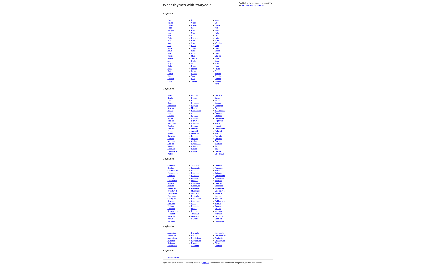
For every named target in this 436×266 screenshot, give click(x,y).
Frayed (170, 63)
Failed (217, 71)
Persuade (195, 103)
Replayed (219, 121)
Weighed (218, 43)
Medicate (195, 216)
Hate (217, 38)
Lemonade (195, 168)
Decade (218, 103)
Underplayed (220, 191)
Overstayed (172, 191)
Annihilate (171, 235)
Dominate (195, 173)
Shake (193, 46)
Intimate (170, 186)
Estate (170, 111)
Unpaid (170, 118)
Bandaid (170, 126)
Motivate (170, 206)
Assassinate (172, 238)
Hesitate (170, 168)
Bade (169, 66)
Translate (171, 149)
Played (194, 25)
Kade (217, 66)
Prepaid (170, 128)
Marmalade (195, 191)
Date (169, 36)
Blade (193, 20)
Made (217, 20)
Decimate (171, 221)
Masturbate (171, 188)
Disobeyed (195, 186)
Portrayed (219, 106)
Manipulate (219, 233)
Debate (194, 98)
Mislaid (170, 134)
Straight (194, 38)
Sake (217, 53)
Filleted (170, 131)
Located (170, 113)
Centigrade (171, 198)
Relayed (218, 131)
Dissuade (171, 141)
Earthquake (172, 151)
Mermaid (194, 128)
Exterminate (172, 246)
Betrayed (194, 95)
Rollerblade (196, 198)
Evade (217, 100)
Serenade (171, 176)
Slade (193, 66)
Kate (193, 79)
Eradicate (219, 238)
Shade (217, 25)
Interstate (218, 211)
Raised (194, 74)
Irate (216, 149)
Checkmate (219, 154)
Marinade (219, 196)
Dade (169, 69)
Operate (218, 206)
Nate (217, 63)
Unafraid (170, 183)
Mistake (194, 108)
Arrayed (170, 144)
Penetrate (195, 171)
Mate (169, 41)
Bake (217, 48)
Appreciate (171, 233)
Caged (170, 76)
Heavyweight (172, 211)
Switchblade (220, 111)
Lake (169, 46)
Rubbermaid (220, 201)
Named (218, 74)
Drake (169, 48)
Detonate (195, 211)
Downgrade (219, 118)
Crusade (170, 116)
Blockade (219, 134)
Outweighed (220, 128)
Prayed (170, 25)
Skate (193, 43)
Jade (169, 61)
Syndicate (219, 216)
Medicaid (218, 198)
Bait (169, 43)
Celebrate (171, 165)
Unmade (218, 139)
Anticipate (195, 246)
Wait (193, 41)
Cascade (194, 118)
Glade (193, 63)
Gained (218, 79)
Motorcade (171, 196)
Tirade (217, 123)
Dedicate (218, 183)
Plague (218, 81)
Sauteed (194, 136)
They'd (194, 58)
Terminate (195, 214)
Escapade (219, 186)
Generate (218, 165)
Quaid (217, 69)
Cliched (194, 141)
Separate (195, 165)
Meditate (170, 178)
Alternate (218, 214)
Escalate (218, 219)
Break (217, 51)
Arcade (194, 113)
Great (217, 36)
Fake (193, 51)
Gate (193, 33)
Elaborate (171, 241)
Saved (193, 71)
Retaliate (218, 246)
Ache (217, 84)
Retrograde (172, 201)
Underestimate (173, 257)
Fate (193, 30)
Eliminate (195, 233)
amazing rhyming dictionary (253, 5)
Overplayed (219, 178)
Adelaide (171, 204)
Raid (217, 41)
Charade (218, 116)
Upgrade (171, 103)
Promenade (219, 188)
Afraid (169, 95)
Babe (193, 53)
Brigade (194, 116)
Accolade (195, 188)
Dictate (194, 149)
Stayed (170, 23)
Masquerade (172, 173)
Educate (218, 181)
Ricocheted (172, 193)
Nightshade (196, 144)
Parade (194, 100)
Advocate (171, 216)
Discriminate (196, 238)
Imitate (194, 209)
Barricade (195, 176)
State (217, 30)
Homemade (196, 111)
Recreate (195, 206)
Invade (170, 100)
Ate (192, 36)
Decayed (218, 113)
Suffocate (195, 196)
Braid (217, 61)
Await (217, 146)
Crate (169, 81)
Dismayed (195, 121)
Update (218, 151)
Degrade (194, 106)
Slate (217, 58)
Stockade (219, 141)
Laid (216, 23)
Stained (170, 79)
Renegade (219, 168)
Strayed (218, 56)
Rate (217, 33)
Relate (170, 98)
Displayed (171, 106)
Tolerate (218, 204)
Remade (194, 126)
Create (217, 98)
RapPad (205, 263)
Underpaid (195, 183)
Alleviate (218, 243)
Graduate (195, 178)
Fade (193, 28)
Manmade (195, 134)
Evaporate (195, 243)
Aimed (170, 74)
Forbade (170, 139)
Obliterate (171, 243)
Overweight (219, 221)
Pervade (218, 136)
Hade (193, 61)
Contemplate (172, 171)
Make (193, 56)
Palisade (218, 193)
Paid (169, 20)
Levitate (194, 181)
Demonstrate (220, 176)
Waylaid (194, 131)
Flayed (194, 69)
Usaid (193, 204)
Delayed (170, 108)
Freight (218, 76)
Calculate (171, 209)
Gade (169, 71)
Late (169, 33)
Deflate (170, 154)
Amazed (170, 146)
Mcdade (194, 139)
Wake (169, 51)
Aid (216, 28)
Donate (194, 151)
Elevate (218, 171)
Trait (193, 76)
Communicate (220, 235)
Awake (217, 108)
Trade (169, 28)
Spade (170, 58)
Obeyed (170, 121)
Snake (170, 56)
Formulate (171, 214)
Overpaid (195, 193)
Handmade (171, 123)
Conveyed (195, 123)
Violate (170, 219)
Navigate (194, 219)
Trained (194, 81)
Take (169, 53)
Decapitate (195, 235)
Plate (169, 38)
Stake (193, 48)
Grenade (218, 95)
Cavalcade (195, 201)
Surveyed (171, 136)
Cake (217, 46)
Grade (193, 23)
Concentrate (172, 181)
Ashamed (195, 146)
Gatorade (218, 173)
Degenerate (196, 241)
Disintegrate (220, 241)
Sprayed (170, 30)
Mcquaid (218, 144)
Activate (218, 209)
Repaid (218, 126)
